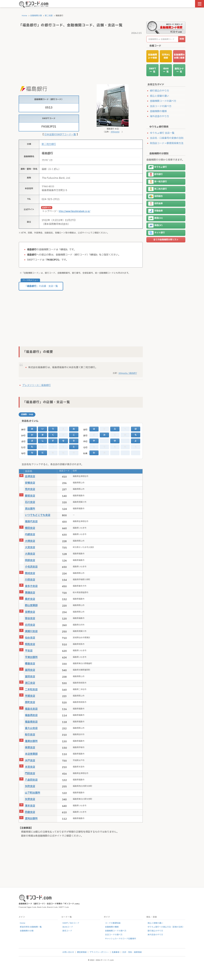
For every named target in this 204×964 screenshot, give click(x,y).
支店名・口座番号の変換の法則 (166, 138)
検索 (182, 39)
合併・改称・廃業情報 (132, 952)
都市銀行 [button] (158, 174)
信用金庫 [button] (158, 203)
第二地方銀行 (49, 144)
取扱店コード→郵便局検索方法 (166, 143)
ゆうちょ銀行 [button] (160, 167)
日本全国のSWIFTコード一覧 (60, 134)
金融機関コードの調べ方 (163, 101)
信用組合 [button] (158, 196)
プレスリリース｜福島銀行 (36, 385)
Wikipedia (115, 131)
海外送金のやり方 (159, 116)
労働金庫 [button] (158, 211)
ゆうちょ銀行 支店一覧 (162, 133)
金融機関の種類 (158, 111)
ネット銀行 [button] (159, 232)
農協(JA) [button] (158, 218)
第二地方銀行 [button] (160, 189)
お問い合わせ (68, 952)
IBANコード (67, 926)
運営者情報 (82, 952)
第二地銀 (49, 15)
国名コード (67, 930)
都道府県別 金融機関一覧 (31, 926)
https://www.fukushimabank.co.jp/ (74, 211)
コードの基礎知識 (113, 923)
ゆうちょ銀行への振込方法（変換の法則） (166, 926)
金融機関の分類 (26, 930)
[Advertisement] (81, 56)
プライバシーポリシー (99, 952)
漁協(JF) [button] (158, 225)
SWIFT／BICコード (70, 923)
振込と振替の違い (159, 96)
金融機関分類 (36, 15)
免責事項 (115, 952)
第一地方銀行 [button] (160, 181)
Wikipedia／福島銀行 (127, 373)
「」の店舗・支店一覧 (41, 286)
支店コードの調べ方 (160, 106)
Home (24, 15)
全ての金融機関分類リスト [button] (165, 239)
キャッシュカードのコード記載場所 (120, 938)
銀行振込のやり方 (159, 91)
